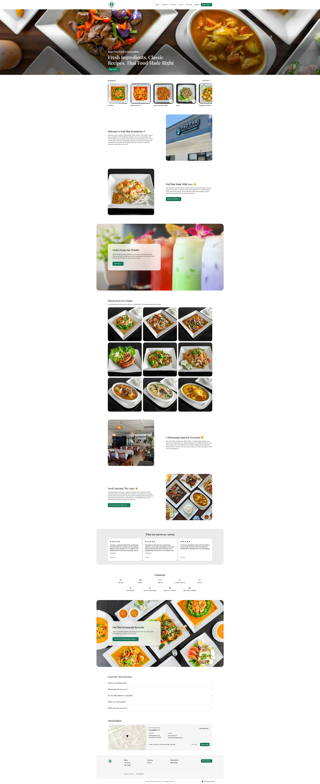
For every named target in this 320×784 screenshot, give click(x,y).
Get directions (203, 728)
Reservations (174, 760)
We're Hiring (174, 763)
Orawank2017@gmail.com (175, 738)
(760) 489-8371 (172, 736)
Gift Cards (189, 5)
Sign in (197, 5)
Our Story (173, 5)
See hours (194, 744)
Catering (164, 5)
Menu (157, 5)
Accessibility (139, 774)
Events (181, 5)
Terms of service (129, 774)
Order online (205, 744)
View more (113, 553)
